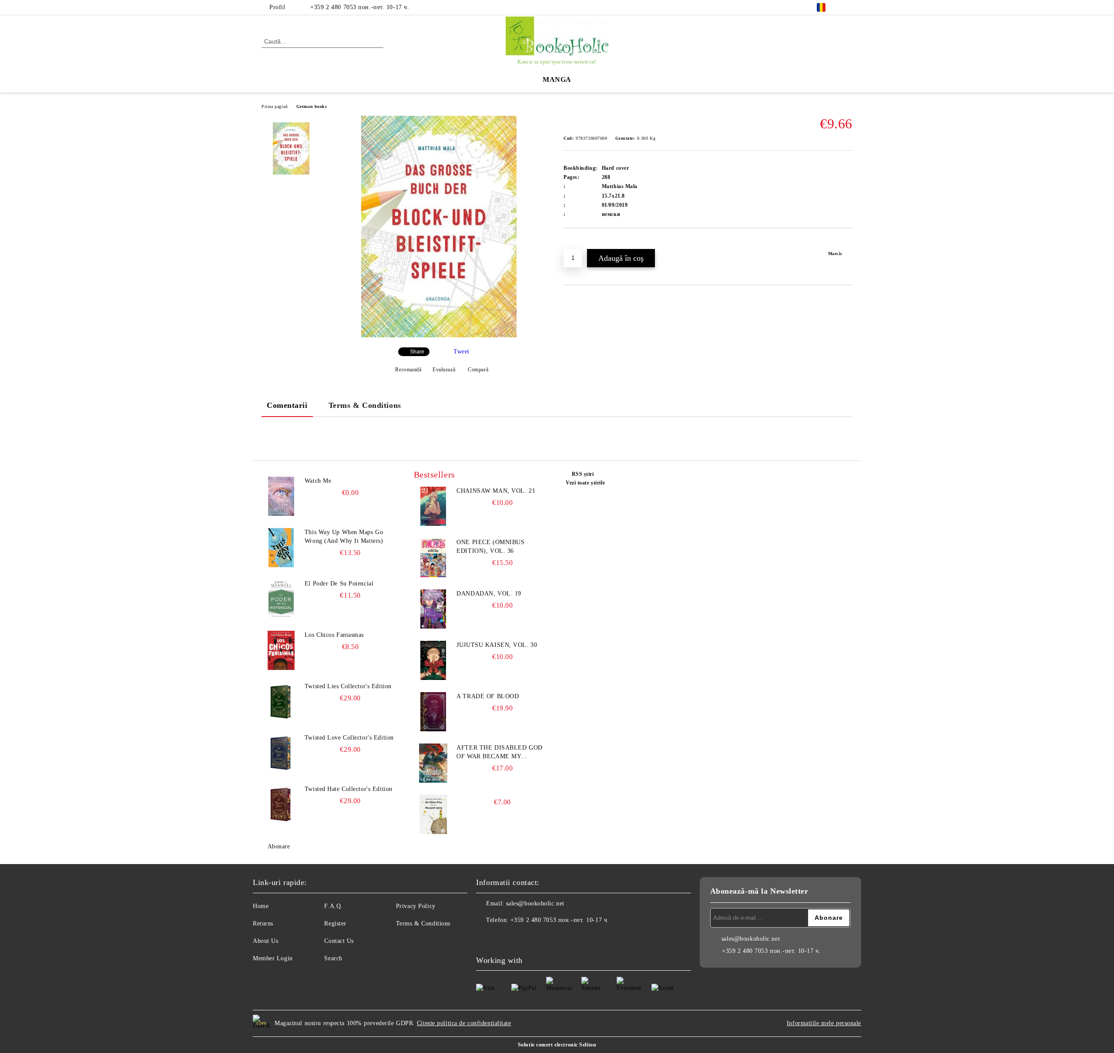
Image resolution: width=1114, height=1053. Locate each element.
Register (335, 923)
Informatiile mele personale (824, 1023)
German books (311, 106)
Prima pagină (275, 106)
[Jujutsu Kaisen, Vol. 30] (433, 660)
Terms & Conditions (365, 405)
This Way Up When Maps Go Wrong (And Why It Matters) (344, 536)
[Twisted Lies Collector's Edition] (281, 701)
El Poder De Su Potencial (339, 583)
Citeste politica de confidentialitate (464, 1023)
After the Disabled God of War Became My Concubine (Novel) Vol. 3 (500, 752)
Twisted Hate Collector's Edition (349, 789)
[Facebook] (847, 7)
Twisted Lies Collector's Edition (348, 686)
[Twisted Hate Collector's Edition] (281, 804)
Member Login (273, 958)
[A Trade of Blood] (433, 711)
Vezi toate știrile (585, 483)
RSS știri (583, 474)
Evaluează (444, 370)
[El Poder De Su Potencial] (281, 599)
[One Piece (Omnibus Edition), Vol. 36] (433, 557)
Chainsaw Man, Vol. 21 (495, 491)
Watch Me (318, 481)
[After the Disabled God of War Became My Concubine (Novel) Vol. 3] (433, 763)
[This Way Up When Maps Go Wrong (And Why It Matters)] (281, 547)
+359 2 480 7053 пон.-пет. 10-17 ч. (359, 7)
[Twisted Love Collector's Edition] (281, 753)
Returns (263, 923)
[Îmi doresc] (580, 243)
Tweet (461, 351)
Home (260, 906)
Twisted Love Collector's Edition (349, 737)
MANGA (557, 79)
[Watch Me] (281, 496)
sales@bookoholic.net (535, 903)
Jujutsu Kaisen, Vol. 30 (496, 645)
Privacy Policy (416, 906)
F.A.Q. (333, 906)
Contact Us (339, 941)
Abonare (279, 846)
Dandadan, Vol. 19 (488, 593)
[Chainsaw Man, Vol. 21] (433, 506)
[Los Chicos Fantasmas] (281, 650)
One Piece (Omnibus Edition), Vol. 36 (490, 546)
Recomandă (408, 370)
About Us (265, 941)
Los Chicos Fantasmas (334, 635)
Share (417, 352)
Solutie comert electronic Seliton (557, 1045)
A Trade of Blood (487, 696)
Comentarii (287, 405)
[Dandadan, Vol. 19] (433, 609)
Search (333, 958)
